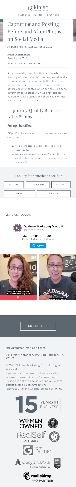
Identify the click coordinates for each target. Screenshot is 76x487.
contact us (55, 388)
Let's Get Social (18, 214)
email (40, 63)
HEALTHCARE (23, 15)
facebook (22, 63)
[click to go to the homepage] (38, 8)
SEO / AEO (60, 184)
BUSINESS (39, 15)
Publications (37, 184)
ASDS (30, 46)
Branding (14, 184)
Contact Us (38, 326)
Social (19, 193)
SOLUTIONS (53, 15)
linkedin (32, 63)
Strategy (53, 193)
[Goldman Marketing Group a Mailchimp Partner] (38, 477)
